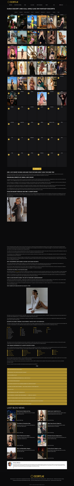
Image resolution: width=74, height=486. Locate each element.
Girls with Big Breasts (41, 352)
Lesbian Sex (23, 335)
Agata (32, 30)
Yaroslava (61, 30)
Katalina (62, 45)
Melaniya (32, 137)
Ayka (22, 76)
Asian (39, 355)
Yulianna (52, 45)
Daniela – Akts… (52, 122)
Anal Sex (22, 329)
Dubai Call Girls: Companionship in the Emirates (23, 478)
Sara (62, 106)
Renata (12, 45)
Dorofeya (61, 76)
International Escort (11, 332)
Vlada (42, 76)
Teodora (52, 14)
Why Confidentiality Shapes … (24, 448)
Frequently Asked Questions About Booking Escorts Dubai (21, 480)
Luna (22, 60)
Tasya (12, 91)
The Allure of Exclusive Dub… (24, 423)
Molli (32, 60)
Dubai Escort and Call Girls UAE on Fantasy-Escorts (38, 478)
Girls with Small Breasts (27, 352)
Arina (42, 137)
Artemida (12, 122)
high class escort (10, 331)
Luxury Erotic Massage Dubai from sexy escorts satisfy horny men (40, 480)
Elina (62, 122)
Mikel (22, 45)
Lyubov (42, 106)
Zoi (22, 137)
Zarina (32, 122)
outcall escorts (56, 351)
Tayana (42, 91)
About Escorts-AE (13, 478)
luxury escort (10, 333)
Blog (22, 420)
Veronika (32, 106)
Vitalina (52, 76)
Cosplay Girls (40, 354)
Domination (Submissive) (38, 331)
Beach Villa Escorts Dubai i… (24, 435)
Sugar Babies (10, 337)
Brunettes (55, 354)
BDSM (36, 329)
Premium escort (10, 336)
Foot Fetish (36, 332)
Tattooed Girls (25, 350)
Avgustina (22, 122)
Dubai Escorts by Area (50, 478)
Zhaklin (12, 106)
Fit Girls (55, 352)
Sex (21, 327)
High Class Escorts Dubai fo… (55, 423)
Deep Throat (23, 334)
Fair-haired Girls (10, 354)
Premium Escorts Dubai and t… (55, 435)
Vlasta (52, 30)
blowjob (22, 330)
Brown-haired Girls (11, 355)
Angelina (61, 14)
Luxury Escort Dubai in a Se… (55, 448)
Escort (8, 327)
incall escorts (10, 352)
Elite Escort (9, 328)
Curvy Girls (25, 354)
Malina (42, 122)
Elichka (32, 14)
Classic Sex (23, 331)
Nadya (12, 30)
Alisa (42, 45)
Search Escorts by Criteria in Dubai (56, 480)
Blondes (24, 355)
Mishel (22, 14)
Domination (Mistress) (38, 330)
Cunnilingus (23, 332)
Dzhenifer (52, 91)
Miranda (22, 91)
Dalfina (52, 60)
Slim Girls (55, 350)
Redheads (40, 351)
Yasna (32, 76)
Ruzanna (52, 106)
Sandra (32, 91)
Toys (48, 327)
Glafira (12, 14)
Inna (42, 14)
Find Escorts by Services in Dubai (59, 478)
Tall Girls (39, 350)
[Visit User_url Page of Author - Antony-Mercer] (13, 467)
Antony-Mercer (16, 462)
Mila (12, 60)
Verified (54, 12)
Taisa (22, 106)
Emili (42, 30)
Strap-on (49, 329)
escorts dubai (17, 271)
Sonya (22, 30)
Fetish (35, 327)
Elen (62, 60)
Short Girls (9, 351)
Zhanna (32, 45)
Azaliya (42, 60)
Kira (12, 137)
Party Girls (9, 334)
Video (58, 12)
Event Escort (10, 329)
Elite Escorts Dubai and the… (24, 411)
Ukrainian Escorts (10, 350)
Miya (52, 137)
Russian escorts (25, 351)
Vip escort (9, 338)
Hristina (12, 76)
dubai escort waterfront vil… (54, 411)
